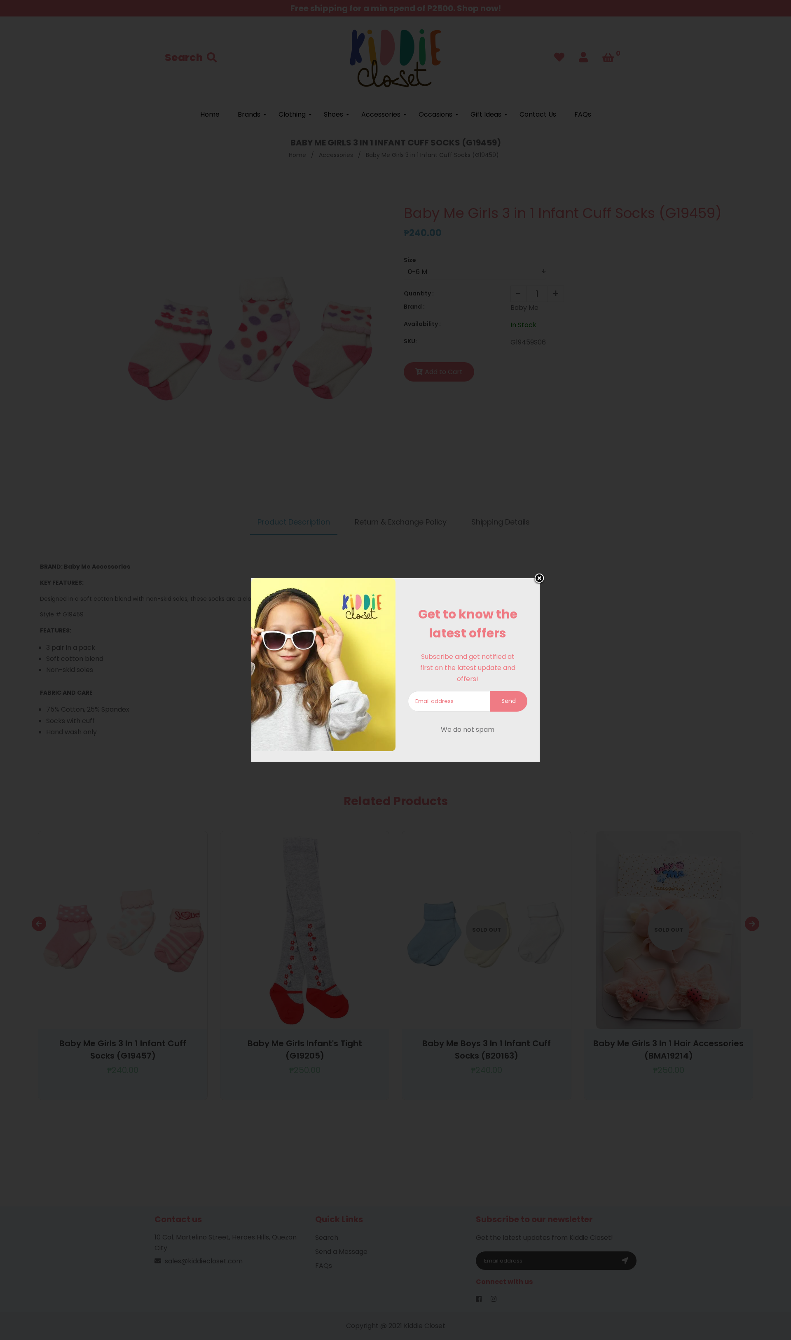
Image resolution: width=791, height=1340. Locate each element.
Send (508, 701)
